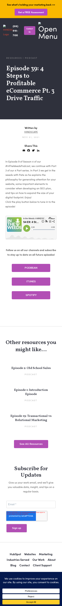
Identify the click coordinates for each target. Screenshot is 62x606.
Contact (24, 565)
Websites (30, 554)
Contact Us (29, 30)
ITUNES (31, 281)
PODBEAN (31, 268)
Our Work (38, 560)
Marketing (45, 554)
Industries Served (18, 560)
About (51, 560)
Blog (13, 565)
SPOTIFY (31, 295)
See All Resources (31, 444)
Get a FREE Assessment (31, 12)
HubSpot (15, 554)
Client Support (42, 565)
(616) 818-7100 (15, 30)
